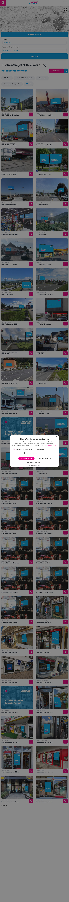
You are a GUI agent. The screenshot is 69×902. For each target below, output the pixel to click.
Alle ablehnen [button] (43, 458)
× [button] (56, 436)
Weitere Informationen (51, 445)
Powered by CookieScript (34, 465)
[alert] (34, 451)
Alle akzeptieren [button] (26, 458)
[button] (34, 463)
